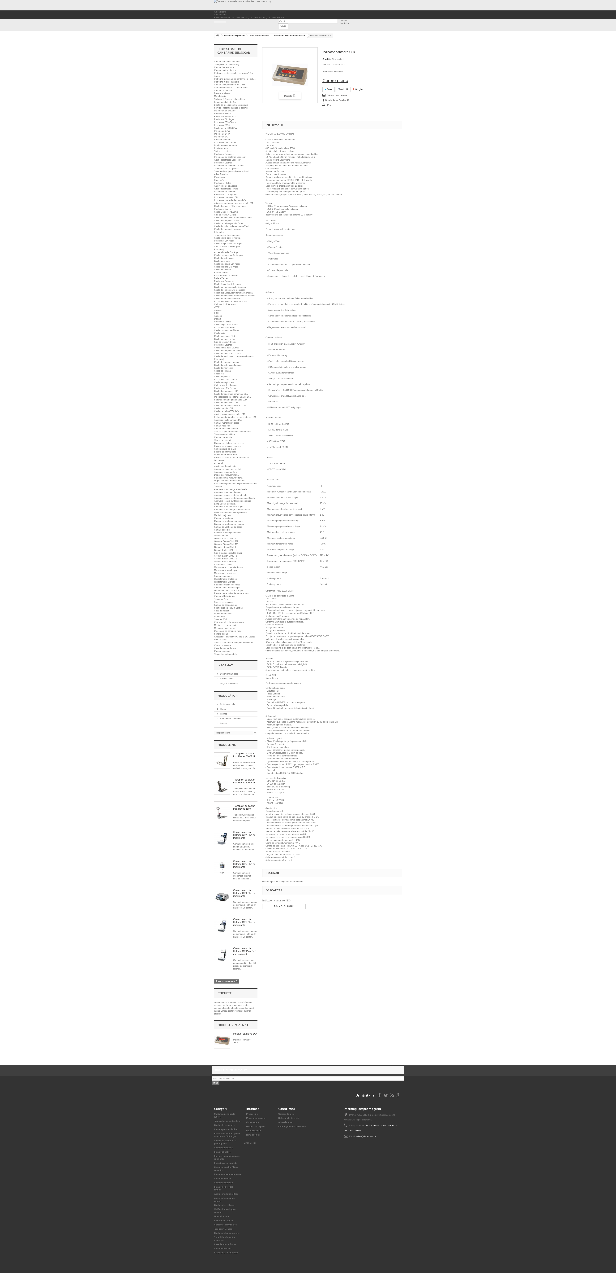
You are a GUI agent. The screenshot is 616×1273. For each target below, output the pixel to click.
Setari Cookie (250, 1143)
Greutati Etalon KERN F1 (226, 561)
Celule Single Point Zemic (226, 212)
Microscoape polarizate (225, 573)
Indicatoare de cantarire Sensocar (229, 157)
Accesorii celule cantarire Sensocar (230, 301)
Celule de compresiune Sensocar (229, 290)
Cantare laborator (222, 651)
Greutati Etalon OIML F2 (225, 558)
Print (329, 105)
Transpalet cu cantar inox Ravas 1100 (244, 807)
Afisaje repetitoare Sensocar (227, 160)
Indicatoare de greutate (224, 111)
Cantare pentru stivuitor (225, 70)
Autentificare (220, 12)
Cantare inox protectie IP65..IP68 (229, 84)
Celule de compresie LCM (226, 391)
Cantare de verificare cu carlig (228, 527)
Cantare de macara (223, 90)
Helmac (223, 714)
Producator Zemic (222, 113)
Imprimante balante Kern (225, 102)
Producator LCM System (225, 194)
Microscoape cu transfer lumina (228, 567)
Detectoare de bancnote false (227, 631)
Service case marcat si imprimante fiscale (233, 642)
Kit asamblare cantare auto (226, 275)
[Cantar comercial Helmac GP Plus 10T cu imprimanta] (222, 955)
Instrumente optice (222, 564)
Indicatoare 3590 (222, 125)
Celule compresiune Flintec (226, 330)
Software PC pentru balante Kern (229, 99)
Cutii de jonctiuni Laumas (226, 385)
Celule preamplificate (224, 382)
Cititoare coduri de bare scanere (229, 622)
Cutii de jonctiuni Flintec (225, 342)
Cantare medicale (222, 426)
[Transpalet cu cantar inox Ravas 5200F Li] (222, 760)
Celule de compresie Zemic (227, 220)
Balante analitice (222, 93)
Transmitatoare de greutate (226, 168)
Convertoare (219, 177)
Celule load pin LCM (223, 408)
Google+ (359, 89)
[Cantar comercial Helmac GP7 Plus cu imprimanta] (222, 839)
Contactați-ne (220, 14)
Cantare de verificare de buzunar (229, 524)
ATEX (217, 307)
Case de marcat (221, 611)
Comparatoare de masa (225, 449)
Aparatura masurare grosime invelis (230, 489)
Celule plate (219, 333)
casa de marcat (246, 1008)
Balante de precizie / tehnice (227, 446)
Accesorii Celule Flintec (225, 327)
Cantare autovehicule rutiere (227, 61)
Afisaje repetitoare (222, 139)
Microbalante (220, 96)
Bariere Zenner (221, 278)
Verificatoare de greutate (225, 654)
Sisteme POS (220, 619)
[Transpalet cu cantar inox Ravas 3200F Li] (222, 787)
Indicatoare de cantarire (225, 191)
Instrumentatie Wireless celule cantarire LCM (235, 417)
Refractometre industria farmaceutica (231, 593)
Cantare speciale (222, 530)
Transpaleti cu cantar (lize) (226, 64)
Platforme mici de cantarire (226, 82)
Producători (227, 696)
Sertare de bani (221, 634)
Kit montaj (219, 232)
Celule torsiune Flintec (224, 339)
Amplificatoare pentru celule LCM (229, 414)
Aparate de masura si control (227, 469)
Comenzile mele (286, 1114)
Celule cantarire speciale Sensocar (230, 287)
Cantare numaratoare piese (226, 423)
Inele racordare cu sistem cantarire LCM (232, 397)
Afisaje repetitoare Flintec (226, 189)
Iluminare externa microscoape (228, 590)
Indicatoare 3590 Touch (225, 122)
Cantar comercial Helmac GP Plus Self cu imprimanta (244, 951)
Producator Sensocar (224, 154)
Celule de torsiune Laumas (226, 362)
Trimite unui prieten (337, 95)
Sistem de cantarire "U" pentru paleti (231, 87)
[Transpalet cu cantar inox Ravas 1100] (222, 813)
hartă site (344, 23)
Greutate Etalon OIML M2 (226, 541)
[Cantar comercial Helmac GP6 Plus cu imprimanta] (222, 868)
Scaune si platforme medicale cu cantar (232, 431)
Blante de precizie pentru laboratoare (231, 105)
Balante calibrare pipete (225, 452)
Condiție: (326, 59)
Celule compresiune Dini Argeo (228, 255)
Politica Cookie (226, 678)
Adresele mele (285, 1122)
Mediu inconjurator (222, 515)
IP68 (216, 313)
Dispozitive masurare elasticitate (229, 480)
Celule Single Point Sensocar (227, 284)
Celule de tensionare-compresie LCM (231, 394)
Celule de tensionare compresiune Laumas (234, 356)
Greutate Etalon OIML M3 (226, 544)
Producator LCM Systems (226, 388)
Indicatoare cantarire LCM (226, 197)
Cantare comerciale (223, 437)
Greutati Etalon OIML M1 (225, 538)
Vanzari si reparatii (222, 440)
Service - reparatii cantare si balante (231, 108)
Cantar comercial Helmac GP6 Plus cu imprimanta (244, 864)
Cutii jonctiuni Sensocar (225, 304)
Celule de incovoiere (223, 368)
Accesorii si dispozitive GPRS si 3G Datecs (234, 637)
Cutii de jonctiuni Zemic (225, 215)
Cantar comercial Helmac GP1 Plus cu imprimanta (244, 922)
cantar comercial (238, 1002)
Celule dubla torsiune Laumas (228, 365)
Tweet (329, 89)
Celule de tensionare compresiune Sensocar (234, 295)
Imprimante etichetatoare (225, 145)
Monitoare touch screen (225, 628)
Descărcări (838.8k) (284, 906)
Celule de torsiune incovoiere (227, 229)
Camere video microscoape (227, 587)
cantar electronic (222, 1002)
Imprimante (219, 616)
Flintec (222, 709)
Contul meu (286, 1109)
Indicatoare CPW (222, 131)
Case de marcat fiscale (225, 648)
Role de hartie (220, 639)
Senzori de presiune (223, 602)
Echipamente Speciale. (225, 504)
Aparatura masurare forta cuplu (228, 506)
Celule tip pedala (222, 376)
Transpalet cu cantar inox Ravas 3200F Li (244, 781)
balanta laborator (231, 1008)
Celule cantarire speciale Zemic (228, 223)
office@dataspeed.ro (366, 1136)
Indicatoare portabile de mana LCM (230, 200)
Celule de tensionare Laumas (227, 353)
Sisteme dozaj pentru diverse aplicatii (231, 171)
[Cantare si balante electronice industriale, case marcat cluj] (308, 5)
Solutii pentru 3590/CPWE (226, 128)
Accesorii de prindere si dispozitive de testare (235, 483)
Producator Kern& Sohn (225, 116)
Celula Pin (219, 374)
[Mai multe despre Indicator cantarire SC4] (222, 1041)
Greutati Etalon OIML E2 (225, 550)
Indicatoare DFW (222, 134)
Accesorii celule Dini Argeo (226, 252)
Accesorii (218, 463)
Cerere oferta (335, 80)
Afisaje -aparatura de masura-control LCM (233, 203)
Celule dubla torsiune (224, 258)
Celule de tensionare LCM (226, 402)
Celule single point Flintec (226, 324)
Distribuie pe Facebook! (337, 100)
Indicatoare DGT (221, 137)
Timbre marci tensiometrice (227, 235)
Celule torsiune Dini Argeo (226, 267)
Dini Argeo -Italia (227, 704)
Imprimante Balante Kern (225, 454)
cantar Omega (221, 1011)
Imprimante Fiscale (223, 613)
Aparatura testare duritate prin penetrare (232, 501)
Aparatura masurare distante (227, 492)
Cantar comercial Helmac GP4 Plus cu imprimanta (244, 893)
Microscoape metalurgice (225, 570)
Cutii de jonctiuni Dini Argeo (227, 246)
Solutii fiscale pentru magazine (228, 608)
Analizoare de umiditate (225, 466)
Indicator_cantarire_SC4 (276, 900)
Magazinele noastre (228, 683)
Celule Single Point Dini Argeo (228, 243)
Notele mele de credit (288, 1118)
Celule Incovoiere (222, 261)
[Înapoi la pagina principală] (217, 36)
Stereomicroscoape (223, 576)
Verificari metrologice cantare (227, 532)
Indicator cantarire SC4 (245, 1033)
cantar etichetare (236, 1011)
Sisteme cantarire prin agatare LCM (230, 400)
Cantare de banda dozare (225, 605)
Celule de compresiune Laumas (228, 350)
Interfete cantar (221, 148)
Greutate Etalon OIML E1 (226, 547)
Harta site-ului (253, 1135)
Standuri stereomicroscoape (227, 585)
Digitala (217, 319)
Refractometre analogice (225, 579)
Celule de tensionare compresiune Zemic (233, 217)
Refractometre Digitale (224, 582)
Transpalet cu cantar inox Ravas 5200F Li (244, 755)
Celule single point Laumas (226, 348)
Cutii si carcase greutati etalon (228, 553)
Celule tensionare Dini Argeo (227, 264)
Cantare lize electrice (224, 67)
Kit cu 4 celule (220, 272)
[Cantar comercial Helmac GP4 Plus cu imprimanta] (222, 897)
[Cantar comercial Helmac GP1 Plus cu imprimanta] (222, 926)
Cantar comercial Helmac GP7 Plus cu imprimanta (244, 835)
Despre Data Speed (228, 674)
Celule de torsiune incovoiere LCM (230, 405)
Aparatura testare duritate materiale (230, 495)
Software (218, 486)
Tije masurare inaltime (224, 434)
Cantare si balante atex (225, 596)
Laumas (223, 723)
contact (343, 20)
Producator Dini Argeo (224, 119)
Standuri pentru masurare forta (228, 478)
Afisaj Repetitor (221, 174)
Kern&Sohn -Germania (230, 718)
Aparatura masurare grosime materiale (232, 509)
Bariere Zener (220, 180)
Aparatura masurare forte (225, 472)
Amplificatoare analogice (225, 186)
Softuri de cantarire (223, 151)
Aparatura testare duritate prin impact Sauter (234, 498)
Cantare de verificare (223, 518)
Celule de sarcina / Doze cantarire (230, 206)
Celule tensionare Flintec (225, 336)
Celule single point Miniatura (227, 238)
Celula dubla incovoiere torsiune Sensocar (233, 293)
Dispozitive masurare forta (226, 475)
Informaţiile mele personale (292, 1126)
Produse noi (227, 745)
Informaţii (226, 665)
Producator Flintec (222, 183)
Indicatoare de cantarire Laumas (229, 165)
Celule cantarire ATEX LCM (227, 411)
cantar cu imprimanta (233, 1005)
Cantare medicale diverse (226, 428)
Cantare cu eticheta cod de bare (229, 443)
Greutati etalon (221, 535)
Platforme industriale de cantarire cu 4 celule (235, 79)
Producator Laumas (223, 163)
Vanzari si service (222, 645)
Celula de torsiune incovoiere (227, 298)
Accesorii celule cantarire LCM (228, 420)
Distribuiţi (343, 89)
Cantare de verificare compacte (228, 521)
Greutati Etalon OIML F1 (225, 556)
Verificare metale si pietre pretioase (230, 512)
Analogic (218, 310)
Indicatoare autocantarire (225, 142)
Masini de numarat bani (225, 625)
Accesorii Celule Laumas (225, 379)
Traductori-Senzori (222, 599)
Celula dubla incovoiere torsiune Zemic (232, 226)
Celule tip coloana (222, 269)
